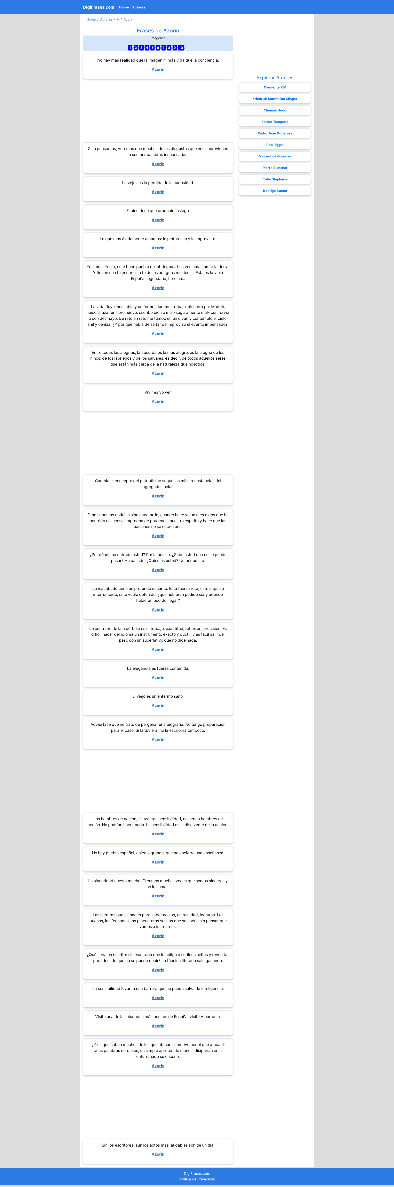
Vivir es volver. (158, 392)
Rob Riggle (275, 145)
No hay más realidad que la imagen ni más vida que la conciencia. (158, 60)
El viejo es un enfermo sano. (158, 696)
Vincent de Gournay (275, 156)
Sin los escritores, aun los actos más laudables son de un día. (158, 1145)
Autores (138, 7)
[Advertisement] (158, 110)
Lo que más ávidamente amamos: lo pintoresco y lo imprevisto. (158, 238)
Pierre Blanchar (275, 168)
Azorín (158, 69)
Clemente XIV (275, 87)
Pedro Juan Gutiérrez (275, 133)
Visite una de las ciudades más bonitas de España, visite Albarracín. (158, 1016)
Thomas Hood (275, 110)
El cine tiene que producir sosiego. (158, 210)
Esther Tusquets (275, 122)
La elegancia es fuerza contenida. (158, 668)
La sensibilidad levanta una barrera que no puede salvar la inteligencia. (158, 988)
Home (125, 7)
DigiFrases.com (98, 7)
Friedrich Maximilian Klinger (275, 99)
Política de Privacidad (197, 1179)
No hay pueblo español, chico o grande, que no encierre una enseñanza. (158, 852)
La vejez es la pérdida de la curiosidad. (158, 182)
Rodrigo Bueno (275, 191)
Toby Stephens (275, 179)
